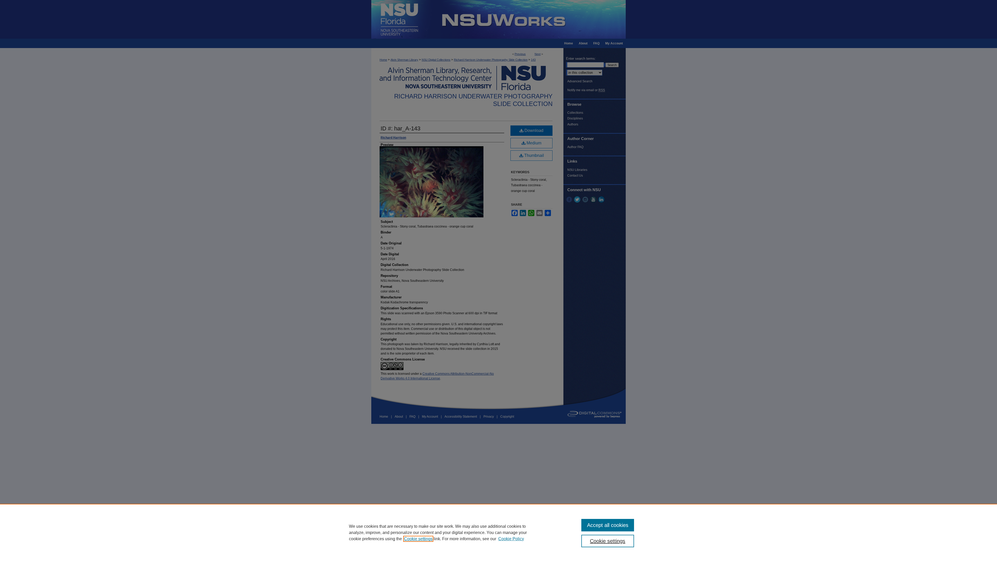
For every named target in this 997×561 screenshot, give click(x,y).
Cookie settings (418, 539)
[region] (498, 532)
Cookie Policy (511, 539)
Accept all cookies (607, 525)
